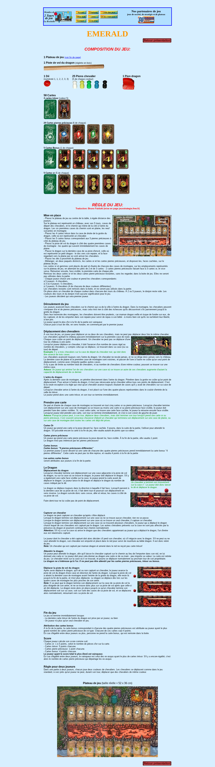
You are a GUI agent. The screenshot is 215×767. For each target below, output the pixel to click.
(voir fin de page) (72, 57)
